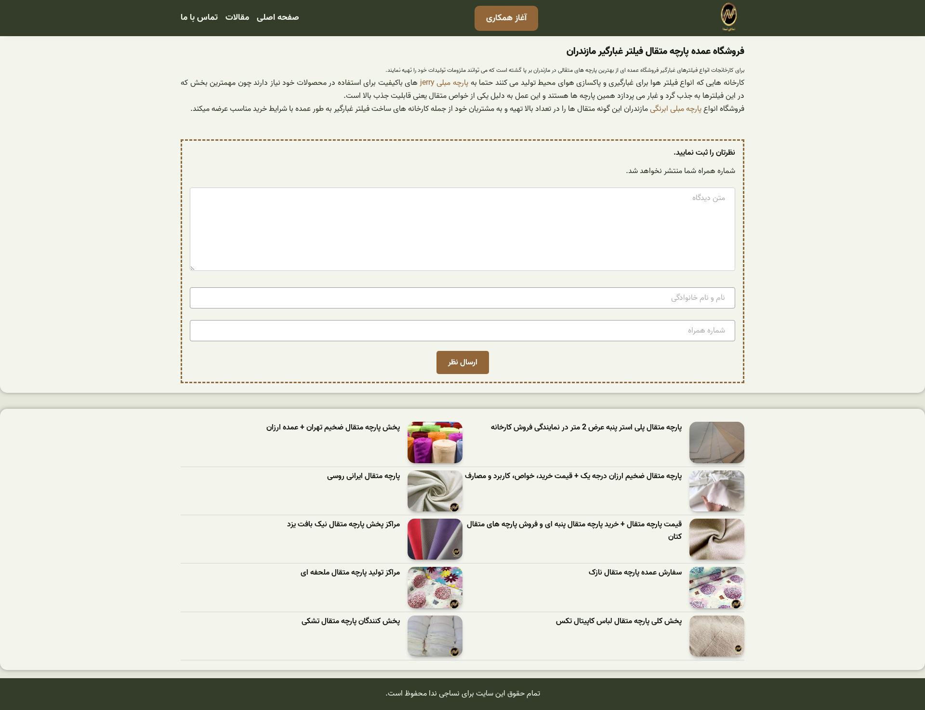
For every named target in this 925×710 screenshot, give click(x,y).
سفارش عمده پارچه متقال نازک (635, 573)
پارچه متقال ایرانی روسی (363, 476)
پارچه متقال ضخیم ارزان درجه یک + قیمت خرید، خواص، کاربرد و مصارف (573, 476)
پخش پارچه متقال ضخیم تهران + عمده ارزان (333, 428)
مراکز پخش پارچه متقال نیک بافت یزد (343, 525)
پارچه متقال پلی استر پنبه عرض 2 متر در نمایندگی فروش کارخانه (586, 428)
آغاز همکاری (506, 18)
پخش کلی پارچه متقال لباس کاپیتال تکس (619, 622)
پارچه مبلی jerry (444, 83)
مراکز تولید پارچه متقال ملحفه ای (350, 573)
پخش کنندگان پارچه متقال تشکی (351, 622)
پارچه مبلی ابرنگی (675, 109)
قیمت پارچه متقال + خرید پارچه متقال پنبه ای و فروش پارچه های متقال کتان (574, 531)
